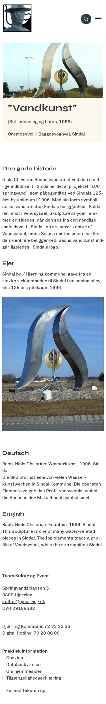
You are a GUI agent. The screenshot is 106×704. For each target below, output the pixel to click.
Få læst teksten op (25, 690)
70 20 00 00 (47, 633)
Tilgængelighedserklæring (33, 678)
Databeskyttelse (23, 664)
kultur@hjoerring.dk (23, 601)
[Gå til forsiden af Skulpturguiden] (38, 19)
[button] (100, 19)
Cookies (14, 657)
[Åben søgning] (86, 19)
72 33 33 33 (57, 626)
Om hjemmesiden (24, 671)
